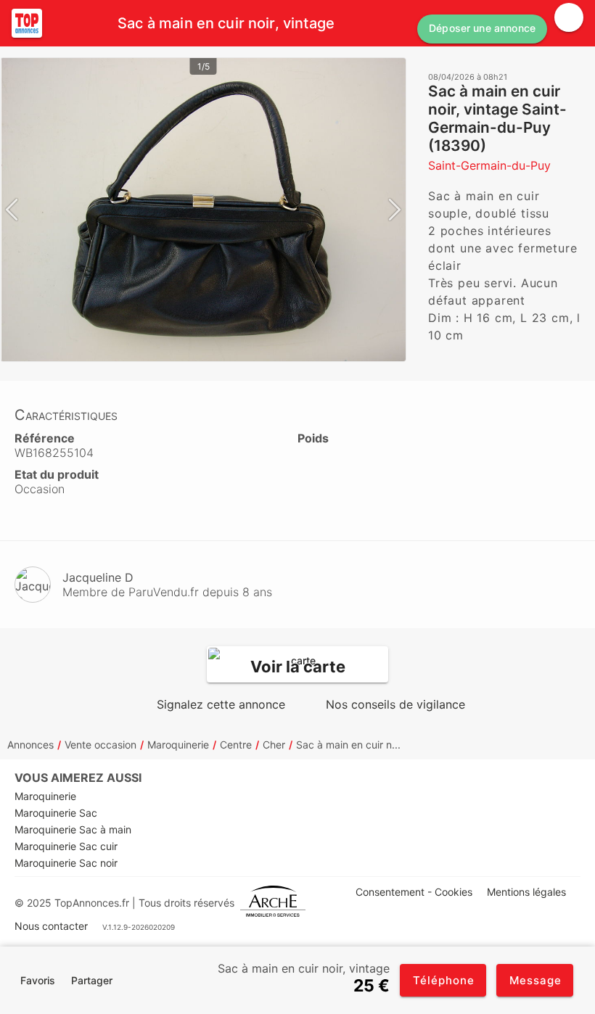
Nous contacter (51, 926)
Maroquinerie (178, 744)
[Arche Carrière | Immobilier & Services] (272, 903)
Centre (236, 744)
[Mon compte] (568, 17)
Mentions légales (526, 892)
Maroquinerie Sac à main (73, 829)
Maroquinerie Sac (56, 813)
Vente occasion (100, 744)
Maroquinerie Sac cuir (66, 846)
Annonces (30, 744)
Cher (274, 744)
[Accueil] (27, 23)
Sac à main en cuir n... (348, 744)
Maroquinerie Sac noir (66, 863)
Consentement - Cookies (414, 892)
